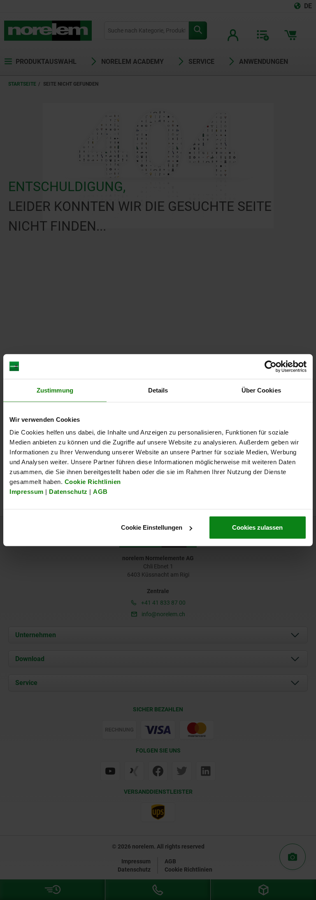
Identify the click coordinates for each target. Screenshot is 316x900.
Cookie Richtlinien (92, 481)
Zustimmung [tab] (55, 389)
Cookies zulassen (257, 527)
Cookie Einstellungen (151, 527)
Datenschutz (68, 491)
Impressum (26, 491)
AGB (100, 491)
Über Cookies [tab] (261, 389)
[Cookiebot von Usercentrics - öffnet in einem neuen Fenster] (271, 366)
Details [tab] (158, 389)
